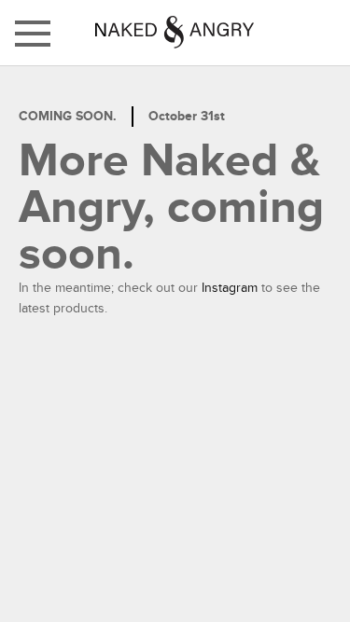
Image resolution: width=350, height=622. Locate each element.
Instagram (230, 288)
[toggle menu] (32, 32)
